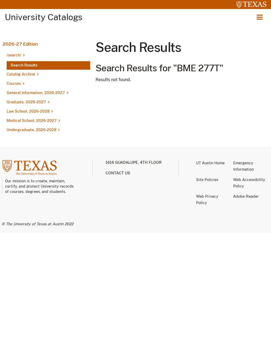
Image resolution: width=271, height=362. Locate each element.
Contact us (118, 173)
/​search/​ (14, 55)
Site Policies (207, 180)
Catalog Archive (21, 74)
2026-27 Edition (20, 44)
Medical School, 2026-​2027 (32, 120)
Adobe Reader (246, 196)
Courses (14, 83)
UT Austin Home (210, 163)
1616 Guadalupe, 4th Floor (134, 162)
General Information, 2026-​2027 (36, 93)
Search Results (24, 65)
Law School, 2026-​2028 (28, 111)
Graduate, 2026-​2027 (26, 102)
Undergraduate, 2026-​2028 (31, 130)
